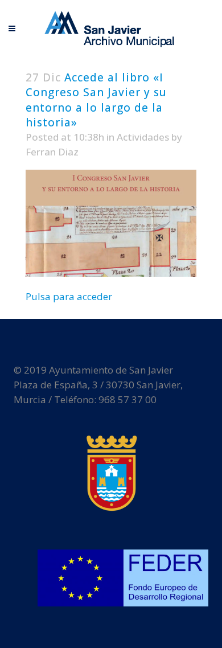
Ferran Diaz (52, 151)
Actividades (143, 136)
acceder (94, 296)
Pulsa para (51, 296)
